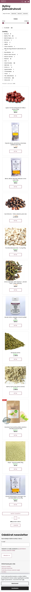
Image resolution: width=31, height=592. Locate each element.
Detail (15, 116)
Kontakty (4, 572)
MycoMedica (8, 52)
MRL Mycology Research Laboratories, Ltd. (15, 49)
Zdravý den (8, 80)
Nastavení (15, 583)
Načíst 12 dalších (15, 513)
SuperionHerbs (9, 69)
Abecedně (25, 13)
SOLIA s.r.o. (8, 67)
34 (19, 518)
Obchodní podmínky (7, 568)
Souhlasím (15, 588)
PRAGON (7, 58)
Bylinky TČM (8, 36)
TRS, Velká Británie (10, 76)
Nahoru (16, 525)
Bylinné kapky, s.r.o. (10, 38)
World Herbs (9, 78)
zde (23, 579)
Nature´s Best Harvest (11, 54)
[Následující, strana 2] (15, 518)
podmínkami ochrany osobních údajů (14, 549)
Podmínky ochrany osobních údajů (11, 570)
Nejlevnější (14, 13)
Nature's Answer (9, 56)
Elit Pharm (7, 40)
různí (6, 61)
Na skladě (8, 28)
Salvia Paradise (9, 63)
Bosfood (7, 34)
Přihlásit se (7, 555)
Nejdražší (20, 13)
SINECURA (7, 65)
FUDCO (7, 42)
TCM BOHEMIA (9, 71)
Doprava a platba (6, 566)
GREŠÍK (7, 44)
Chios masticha (9, 46)
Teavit (7, 73)
